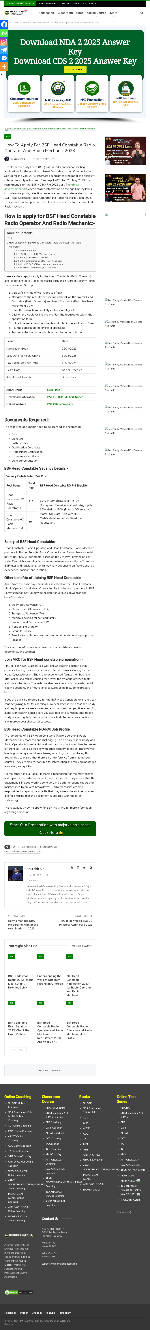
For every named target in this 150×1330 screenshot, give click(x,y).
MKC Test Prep (126, 98)
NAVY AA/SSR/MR (93, 1160)
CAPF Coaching (54, 1127)
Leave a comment (51, 1070)
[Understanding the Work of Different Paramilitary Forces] (50, 963)
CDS (85, 1117)
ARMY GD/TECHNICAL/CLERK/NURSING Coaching (64, 1182)
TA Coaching (52, 1143)
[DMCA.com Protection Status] (18, 1292)
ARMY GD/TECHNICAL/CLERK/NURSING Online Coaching (26, 1184)
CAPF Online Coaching (20, 1131)
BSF (8, 136)
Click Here (53, 390)
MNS (85, 1149)
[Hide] (1, 74)
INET (85, 1144)
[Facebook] (4, 24)
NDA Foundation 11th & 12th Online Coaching (20, 1116)
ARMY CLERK (128, 1175)
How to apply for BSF (48, 847)
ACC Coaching (53, 1138)
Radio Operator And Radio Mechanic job (23, 851)
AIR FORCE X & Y (130, 1159)
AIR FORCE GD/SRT (94, 1184)
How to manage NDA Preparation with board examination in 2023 (23, 924)
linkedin (37, 1312)
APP (91, 3)
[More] (4, 66)
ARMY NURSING (129, 1180)
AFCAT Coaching (55, 1132)
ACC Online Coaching (19, 1145)
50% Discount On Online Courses (58, 105)
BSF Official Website (60, 404)
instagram (65, 1312)
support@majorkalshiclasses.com (60, 1263)
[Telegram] (4, 50)
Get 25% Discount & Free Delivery (92, 105)
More (113, 13)
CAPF (86, 1122)
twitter (24, 1312)
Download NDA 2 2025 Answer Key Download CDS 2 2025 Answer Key (75, 51)
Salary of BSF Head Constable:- (34, 257)
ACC (85, 1133)
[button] (75, 72)
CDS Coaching (53, 1122)
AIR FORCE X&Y (92, 1154)
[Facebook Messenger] (4, 58)
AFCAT (87, 1128)
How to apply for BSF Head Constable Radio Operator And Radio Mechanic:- (45, 244)
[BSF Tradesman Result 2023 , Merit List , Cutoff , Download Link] (21, 963)
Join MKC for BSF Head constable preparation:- (41, 264)
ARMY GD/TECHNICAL (133, 1170)
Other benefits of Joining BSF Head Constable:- (41, 261)
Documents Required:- (26, 250)
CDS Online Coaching (19, 1125)
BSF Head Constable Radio (24, 847)
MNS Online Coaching (19, 1156)
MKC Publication (92, 99)
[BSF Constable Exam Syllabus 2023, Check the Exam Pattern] (21, 1010)
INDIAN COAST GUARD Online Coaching (16, 1197)
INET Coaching (53, 1149)
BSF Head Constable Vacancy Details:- (38, 254)
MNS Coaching (53, 1154)
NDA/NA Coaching (55, 1107)
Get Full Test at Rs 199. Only (126, 103)
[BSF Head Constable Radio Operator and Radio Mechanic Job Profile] (79, 1010)
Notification (46, 13)
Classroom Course (70, 13)
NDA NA (125, 1107)
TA (84, 1138)
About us (79, 3)
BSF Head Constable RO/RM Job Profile (38, 267)
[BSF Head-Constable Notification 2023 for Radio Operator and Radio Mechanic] (79, 963)
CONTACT (66, 3)
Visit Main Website (48, 3)
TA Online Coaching (18, 1151)
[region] (75, 75)
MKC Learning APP (58, 100)
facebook (10, 1312)
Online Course (96, 13)
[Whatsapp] (4, 33)
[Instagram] (4, 41)
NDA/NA (87, 1102)
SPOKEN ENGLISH (93, 1189)
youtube (50, 1312)
